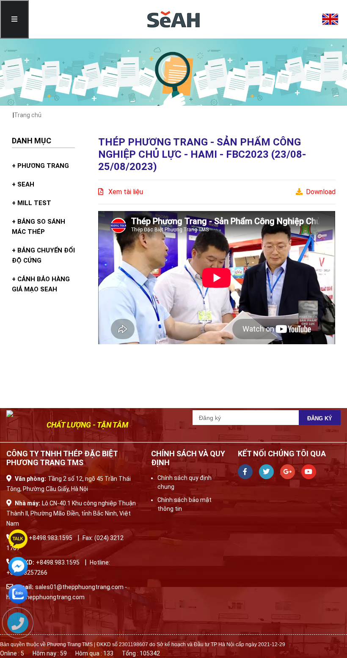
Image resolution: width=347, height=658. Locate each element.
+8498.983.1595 (50, 538)
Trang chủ (27, 115)
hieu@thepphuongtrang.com (45, 597)
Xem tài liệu (123, 192)
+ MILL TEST (31, 203)
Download (319, 192)
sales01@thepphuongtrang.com (80, 587)
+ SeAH (23, 184)
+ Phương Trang (40, 166)
